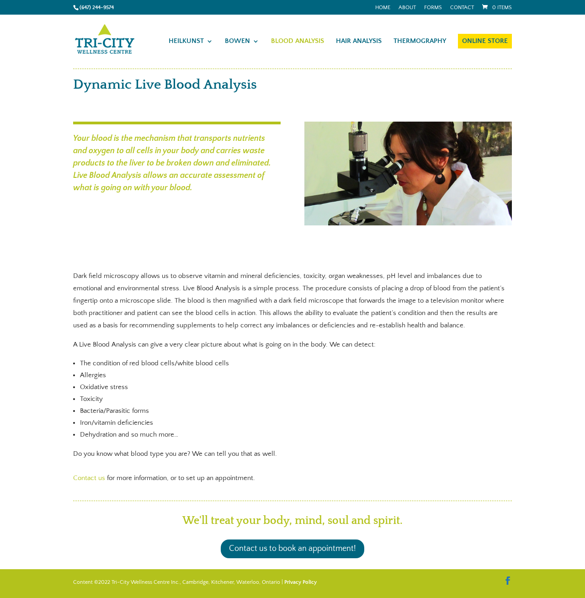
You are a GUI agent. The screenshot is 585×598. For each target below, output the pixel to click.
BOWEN (237, 41)
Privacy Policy (300, 582)
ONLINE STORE (485, 41)
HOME (382, 8)
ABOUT (407, 8)
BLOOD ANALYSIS (297, 41)
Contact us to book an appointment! (292, 548)
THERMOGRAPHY (420, 41)
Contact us (89, 478)
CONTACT (462, 8)
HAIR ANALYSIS (359, 41)
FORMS (433, 8)
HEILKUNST (186, 41)
